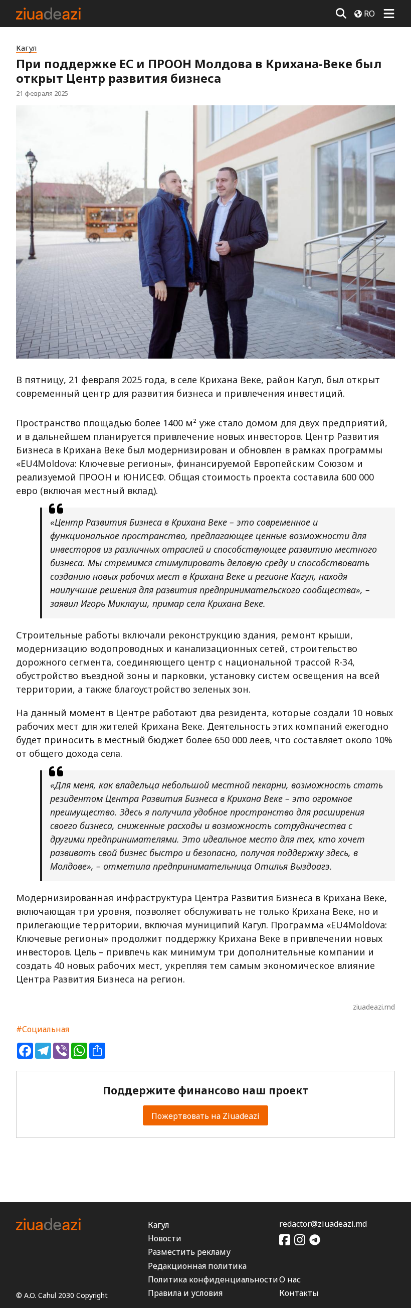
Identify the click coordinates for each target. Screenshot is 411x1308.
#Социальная (42, 1029)
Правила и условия (185, 1292)
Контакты (299, 1292)
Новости (164, 1238)
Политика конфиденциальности (213, 1279)
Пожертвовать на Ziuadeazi (205, 1115)
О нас (290, 1279)
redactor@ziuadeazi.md (323, 1223)
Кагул (26, 48)
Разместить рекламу (189, 1251)
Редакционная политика (197, 1265)
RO (369, 13)
